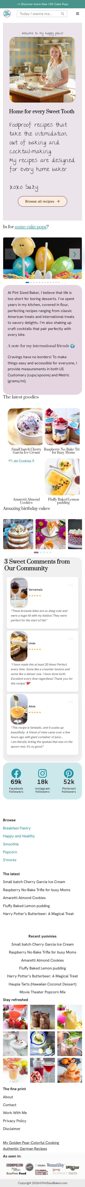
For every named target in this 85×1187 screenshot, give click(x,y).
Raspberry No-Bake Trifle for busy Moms (63, 451)
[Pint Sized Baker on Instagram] (42, 773)
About (8, 1096)
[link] (42, 258)
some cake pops (30, 227)
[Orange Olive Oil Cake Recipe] (51, 522)
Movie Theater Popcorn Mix (43, 992)
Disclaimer (12, 1128)
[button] (74, 254)
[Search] (62, 13)
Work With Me (15, 1112)
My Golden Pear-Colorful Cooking (31, 1142)
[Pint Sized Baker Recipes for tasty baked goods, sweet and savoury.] (7, 14)
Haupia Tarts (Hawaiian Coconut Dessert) (42, 984)
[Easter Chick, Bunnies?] (42, 258)
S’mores (9, 859)
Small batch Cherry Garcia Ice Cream (26, 451)
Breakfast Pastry (17, 828)
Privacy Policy (14, 1120)
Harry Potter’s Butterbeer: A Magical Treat (38, 913)
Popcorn (10, 852)
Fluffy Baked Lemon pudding (63, 501)
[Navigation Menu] (77, 13)
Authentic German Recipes (25, 1148)
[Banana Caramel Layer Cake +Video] (18, 522)
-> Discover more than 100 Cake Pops (42, 4)
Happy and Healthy (19, 836)
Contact (9, 1104)
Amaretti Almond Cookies (26, 501)
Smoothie (11, 844)
